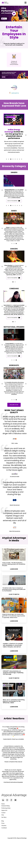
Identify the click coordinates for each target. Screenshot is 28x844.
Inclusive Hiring (5, 805)
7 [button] (19, 159)
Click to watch (14, 678)
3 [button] (10, 159)
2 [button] (8, 159)
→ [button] (26, 135)
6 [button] (17, 159)
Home (3, 804)
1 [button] (6, 159)
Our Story (3, 817)
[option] (14, 134)
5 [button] (15, 159)
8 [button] (21, 159)
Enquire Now (14, 405)
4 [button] (13, 159)
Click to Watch (14, 594)
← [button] (2, 135)
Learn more (14, 569)
